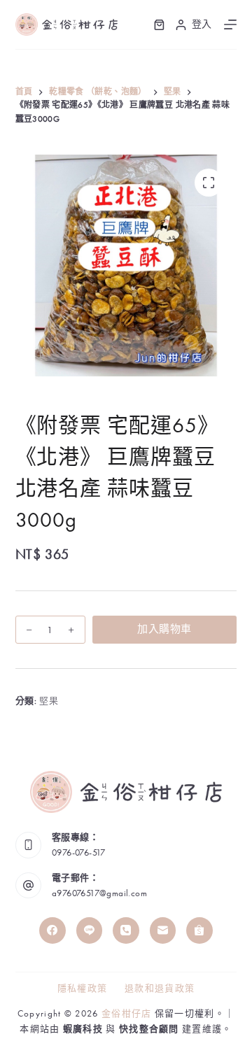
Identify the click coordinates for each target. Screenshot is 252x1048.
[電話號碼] (126, 930)
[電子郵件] (163, 930)
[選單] (230, 24)
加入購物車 (164, 629)
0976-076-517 (79, 852)
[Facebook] (52, 930)
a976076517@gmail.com (99, 893)
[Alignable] (199, 930)
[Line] (89, 930)
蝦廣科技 (83, 1029)
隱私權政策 (82, 988)
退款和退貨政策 (160, 988)
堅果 (48, 701)
